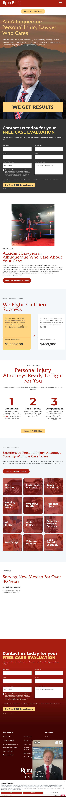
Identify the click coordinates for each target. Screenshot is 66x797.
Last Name (38, 145)
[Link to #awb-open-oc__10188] (60, 2)
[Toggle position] (56, 742)
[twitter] (29, 777)
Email (5, 153)
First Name (6, 145)
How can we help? (40, 162)
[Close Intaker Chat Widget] (60, 742)
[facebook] (25, 777)
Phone (37, 153)
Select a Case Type (8, 162)
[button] (34, 336)
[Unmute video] (35, 742)
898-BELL (6, 416)
